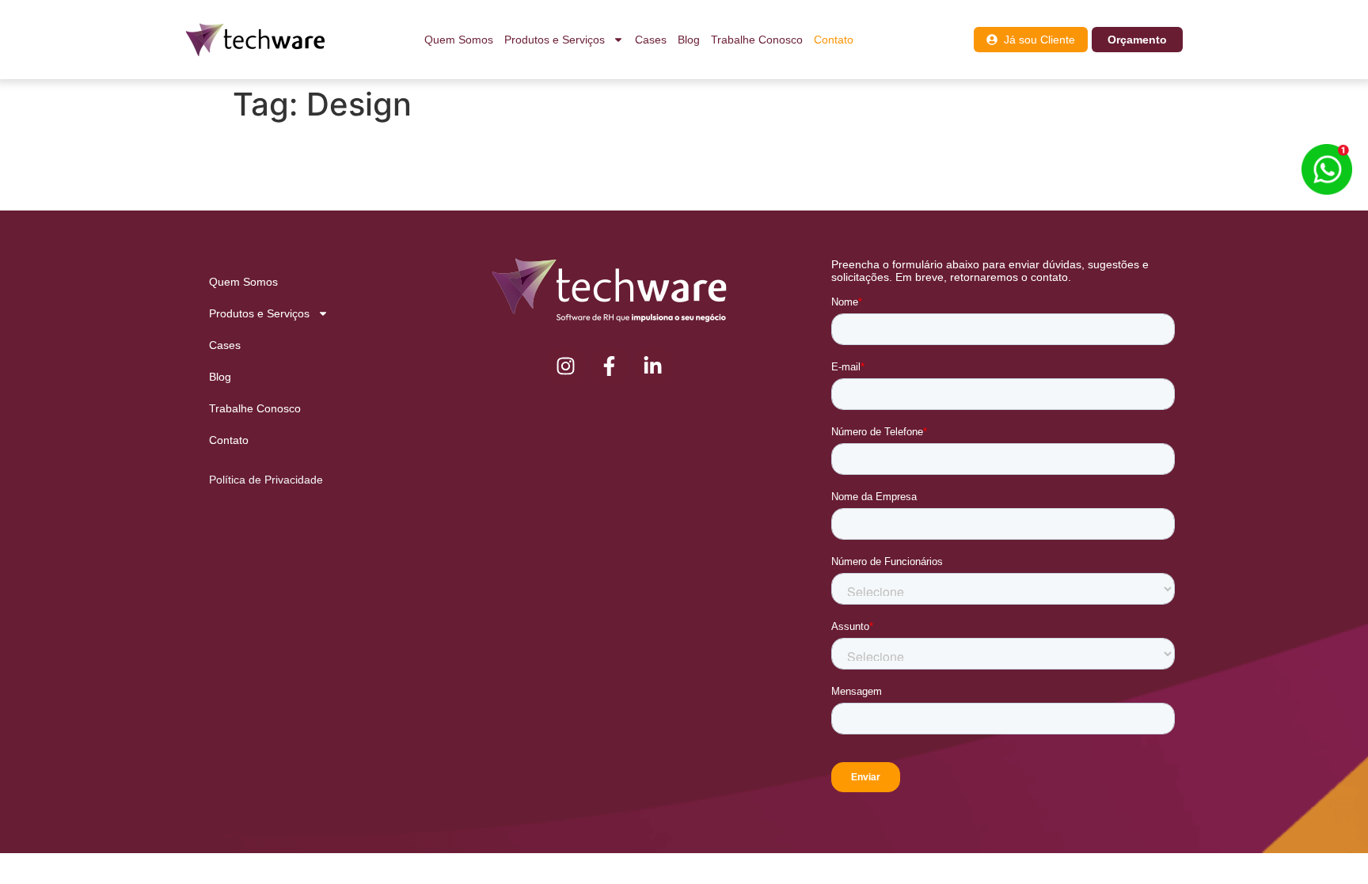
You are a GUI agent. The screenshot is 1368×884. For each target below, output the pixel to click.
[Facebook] (609, 365)
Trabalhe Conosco (757, 39)
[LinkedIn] (653, 365)
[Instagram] (566, 365)
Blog (689, 39)
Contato (833, 39)
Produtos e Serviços (554, 39)
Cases (651, 39)
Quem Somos (458, 39)
